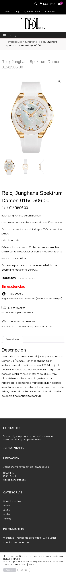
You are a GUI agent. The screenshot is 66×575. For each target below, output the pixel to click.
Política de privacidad (29, 537)
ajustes (30, 564)
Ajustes (24, 570)
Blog (17, 11)
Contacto (50, 11)
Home (7, 11)
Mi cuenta (8, 537)
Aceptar (9, 570)
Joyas (6, 509)
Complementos (12, 501)
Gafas (6, 505)
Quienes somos (32, 11)
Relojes (7, 518)
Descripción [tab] (13, 339)
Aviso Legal (49, 537)
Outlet (6, 514)
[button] (12, 35)
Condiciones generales (16, 542)
